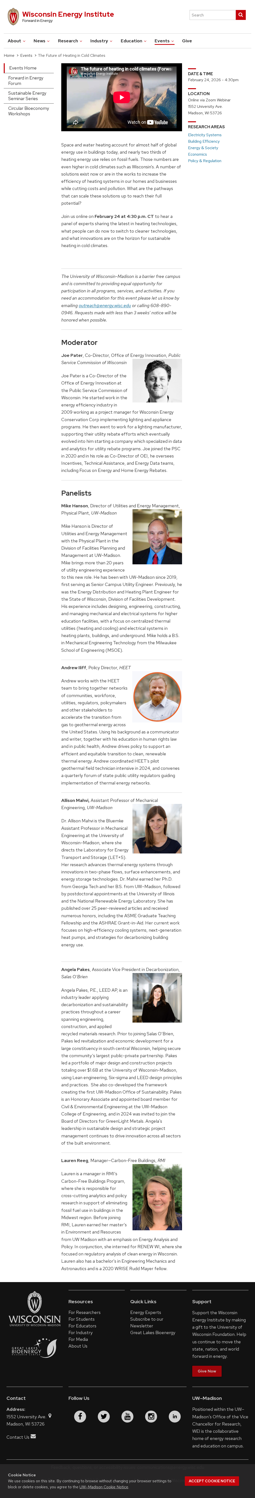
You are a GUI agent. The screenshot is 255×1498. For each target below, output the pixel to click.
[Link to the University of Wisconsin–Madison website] (34, 1326)
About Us (77, 1346)
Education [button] (132, 41)
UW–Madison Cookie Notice (103, 1487)
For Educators (82, 1326)
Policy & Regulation (204, 160)
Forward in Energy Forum (25, 80)
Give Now (207, 1371)
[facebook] (80, 1417)
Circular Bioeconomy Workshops (28, 111)
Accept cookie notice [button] (212, 1481)
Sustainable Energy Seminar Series (27, 95)
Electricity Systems (205, 134)
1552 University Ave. (26, 1417)
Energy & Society (203, 147)
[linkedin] (175, 1417)
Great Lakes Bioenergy (152, 1332)
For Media (78, 1339)
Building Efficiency (204, 141)
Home (9, 55)
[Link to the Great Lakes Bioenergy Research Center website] (34, 1365)
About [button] (15, 41)
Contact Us (17, 1437)
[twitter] (104, 1417)
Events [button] (163, 41)
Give (187, 41)
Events (26, 55)
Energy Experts (145, 1312)
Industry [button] (99, 41)
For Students (81, 1319)
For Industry (80, 1332)
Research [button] (68, 41)
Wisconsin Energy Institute (68, 14)
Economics (197, 154)
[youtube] (127, 1417)
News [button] (40, 41)
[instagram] (151, 1417)
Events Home (23, 68)
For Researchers (84, 1312)
